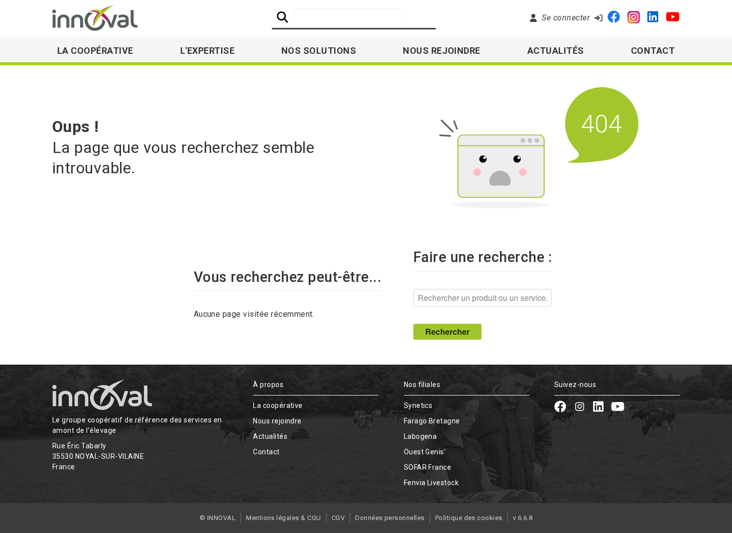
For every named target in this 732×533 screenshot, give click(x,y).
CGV (338, 518)
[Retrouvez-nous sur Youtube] (673, 17)
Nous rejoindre (442, 50)
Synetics (418, 405)
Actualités (555, 50)
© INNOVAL (218, 518)
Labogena (420, 436)
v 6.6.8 (522, 518)
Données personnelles (390, 518)
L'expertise (207, 50)
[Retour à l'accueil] (94, 18)
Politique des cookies (468, 518)
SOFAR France (428, 467)
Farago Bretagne (432, 421)
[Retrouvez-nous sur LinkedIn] (652, 17)
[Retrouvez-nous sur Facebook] (614, 17)
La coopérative (278, 405)
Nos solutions (318, 50)
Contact (653, 50)
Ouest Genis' (425, 452)
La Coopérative (95, 50)
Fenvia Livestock (431, 483)
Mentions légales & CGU (283, 518)
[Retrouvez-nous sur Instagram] (633, 18)
